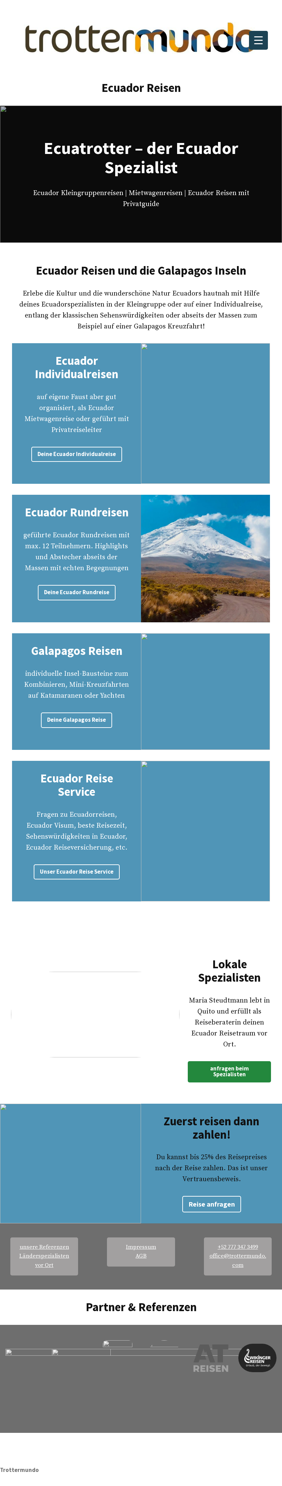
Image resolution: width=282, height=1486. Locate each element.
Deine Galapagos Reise (76, 719)
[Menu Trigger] (258, 40)
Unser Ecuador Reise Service (76, 871)
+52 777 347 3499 (238, 1247)
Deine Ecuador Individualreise (76, 454)
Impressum (141, 1247)
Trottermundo (19, 1470)
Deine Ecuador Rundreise (76, 592)
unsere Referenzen (44, 1247)
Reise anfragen (211, 1204)
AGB (141, 1256)
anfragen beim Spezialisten (229, 1071)
